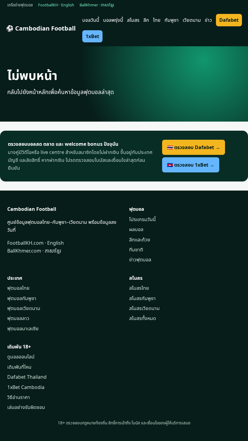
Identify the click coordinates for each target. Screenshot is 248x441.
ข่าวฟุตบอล (140, 259)
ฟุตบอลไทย (18, 288)
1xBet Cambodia (25, 387)
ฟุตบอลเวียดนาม (23, 308)
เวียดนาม (192, 20)
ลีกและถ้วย (139, 239)
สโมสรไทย (139, 288)
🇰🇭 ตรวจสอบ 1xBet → (190, 165)
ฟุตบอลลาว (18, 318)
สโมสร (133, 20)
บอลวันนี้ (90, 20)
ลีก (146, 20)
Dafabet (229, 20)
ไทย (157, 20)
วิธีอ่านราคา (18, 397)
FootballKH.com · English (35, 243)
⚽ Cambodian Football (41, 28)
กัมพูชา (172, 20)
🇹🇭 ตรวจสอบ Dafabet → (193, 147)
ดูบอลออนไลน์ (20, 356)
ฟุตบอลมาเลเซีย (23, 328)
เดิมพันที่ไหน (19, 367)
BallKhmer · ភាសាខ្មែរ (97, 5)
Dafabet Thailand (27, 377)
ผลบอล (136, 229)
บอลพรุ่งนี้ (113, 20)
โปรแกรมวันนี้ (142, 219)
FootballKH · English (56, 5)
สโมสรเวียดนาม (144, 308)
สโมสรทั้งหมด (142, 318)
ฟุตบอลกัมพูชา (21, 298)
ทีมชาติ (136, 249)
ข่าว (208, 20)
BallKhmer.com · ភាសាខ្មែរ (34, 250)
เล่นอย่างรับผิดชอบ (26, 407)
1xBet (92, 36)
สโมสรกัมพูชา (142, 298)
